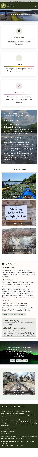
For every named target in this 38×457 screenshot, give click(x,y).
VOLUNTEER (5, 413)
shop (27, 415)
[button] (12, 360)
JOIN (20, 1)
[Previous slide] (5, 383)
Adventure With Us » (12, 124)
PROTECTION (19, 411)
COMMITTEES (14, 413)
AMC (24, 1)
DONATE (14, 429)
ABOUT (21, 413)
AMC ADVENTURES (31, 1)
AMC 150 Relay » (8, 280)
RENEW (7, 429)
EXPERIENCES (10, 411)
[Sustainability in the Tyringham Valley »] (19, 240)
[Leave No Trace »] (19, 213)
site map (32, 415)
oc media (17, 415)
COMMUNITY (29, 411)
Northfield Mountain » (13, 127)
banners (10, 415)
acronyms (4, 415)
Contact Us (6, 433)
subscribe (4, 417)
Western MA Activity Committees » (18, 137)
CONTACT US (13, 1)
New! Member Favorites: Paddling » (14, 303)
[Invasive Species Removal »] (19, 186)
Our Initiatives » (19, 169)
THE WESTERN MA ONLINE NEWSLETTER (14, 314)
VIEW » (29, 310)
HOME (3, 411)
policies (23, 415)
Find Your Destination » (13, 113)
